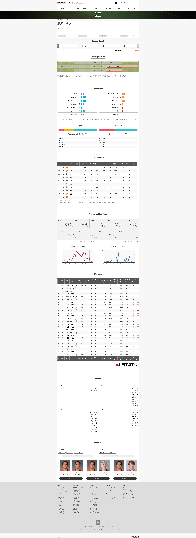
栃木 (68, 321)
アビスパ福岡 (59, 512)
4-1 (73, 327)
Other (124, 485)
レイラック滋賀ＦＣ (94, 498)
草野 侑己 (135, 422)
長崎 (68, 332)
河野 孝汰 (135, 424)
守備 (116, 111)
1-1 (73, 299)
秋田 (68, 299)
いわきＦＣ (75, 494)
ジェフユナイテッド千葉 (62, 491)
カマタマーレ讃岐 (93, 505)
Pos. (85, 280)
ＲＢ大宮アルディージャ (78, 497)
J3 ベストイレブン (110, 498)
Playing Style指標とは (121, 119)
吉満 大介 (94, 388)
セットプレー (72, 107)
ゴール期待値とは (126, 498)
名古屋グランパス (60, 502)
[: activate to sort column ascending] (62, 164)
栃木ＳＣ (91, 489)
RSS (137, 50)
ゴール (102, 163)
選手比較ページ (71, 478)
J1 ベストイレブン (110, 490)
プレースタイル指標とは (128, 494)
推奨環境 (90, 526)
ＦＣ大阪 (91, 500)
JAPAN (97, 8)
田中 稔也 (62, 147)
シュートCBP (131, 280)
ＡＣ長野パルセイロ (94, 494)
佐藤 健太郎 (93, 413)
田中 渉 (94, 422)
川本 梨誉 (62, 138)
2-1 (73, 318)
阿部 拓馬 (62, 144)
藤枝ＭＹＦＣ (76, 507)
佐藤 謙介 (94, 414)
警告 (127, 163)
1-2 (73, 335)
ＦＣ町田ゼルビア (60, 497)
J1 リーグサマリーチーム (111, 487)
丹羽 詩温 (62, 142)
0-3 (73, 316)
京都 (68, 294)
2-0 (73, 349)
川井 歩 (135, 396)
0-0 (73, 285)
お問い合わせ (109, 526)
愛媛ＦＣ (91, 507)
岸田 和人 (135, 414)
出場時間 (95, 163)
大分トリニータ (76, 512)
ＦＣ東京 (58, 494)
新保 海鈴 (135, 405)
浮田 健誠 (135, 416)
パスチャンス (114, 100)
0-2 (73, 294)
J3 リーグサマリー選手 (111, 497)
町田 (68, 324)
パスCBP (109, 280)
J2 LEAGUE (75, 485)
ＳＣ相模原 (92, 491)
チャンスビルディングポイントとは (88, 241)
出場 (76, 163)
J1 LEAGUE (59, 485)
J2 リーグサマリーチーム (111, 491)
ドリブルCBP (120, 280)
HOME (63, 8)
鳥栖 (71, 177)
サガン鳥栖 (75, 511)
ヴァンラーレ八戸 (77, 489)
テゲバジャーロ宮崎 (77, 513)
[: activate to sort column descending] (59, 164)
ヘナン (136, 390)
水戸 (68, 307)
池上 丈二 (102, 147)
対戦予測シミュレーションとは (129, 497)
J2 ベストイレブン (110, 494)
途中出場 (89, 163)
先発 (82, 163)
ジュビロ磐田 (76, 505)
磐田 (68, 310)
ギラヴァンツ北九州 (94, 509)
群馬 (68, 288)
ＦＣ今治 (75, 509)
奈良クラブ (92, 501)
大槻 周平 (135, 425)
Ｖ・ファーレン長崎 (61, 513)
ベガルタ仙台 (76, 490)
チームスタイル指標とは (128, 496)
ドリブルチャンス (113, 94)
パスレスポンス (73, 111)
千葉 (68, 346)
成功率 (114, 163)
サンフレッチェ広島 (61, 511)
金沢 (68, 327)
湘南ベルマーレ (76, 500)
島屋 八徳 (94, 418)
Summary (108, 485)
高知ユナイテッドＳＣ (94, 508)
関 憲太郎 (94, 390)
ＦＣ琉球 (91, 513)
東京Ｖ (67, 335)
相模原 (67, 296)
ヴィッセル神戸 (60, 508)
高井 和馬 (94, 431)
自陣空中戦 (115, 107)
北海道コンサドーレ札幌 (78, 487)
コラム (124, 487)
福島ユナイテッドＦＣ (94, 487)
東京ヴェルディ (60, 496)
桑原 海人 (135, 401)
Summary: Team (74, 8)
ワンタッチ (72, 97)
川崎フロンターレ (60, 498)
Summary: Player (86, 8)
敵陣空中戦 (74, 114)
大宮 (68, 305)
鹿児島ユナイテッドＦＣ (95, 512)
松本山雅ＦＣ (92, 493)
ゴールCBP (137, 280)
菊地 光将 (135, 388)
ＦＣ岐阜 (91, 497)
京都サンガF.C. (60, 504)
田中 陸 (94, 425)
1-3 (73, 332)
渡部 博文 (135, 392)
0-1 (73, 305)
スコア (72, 281)
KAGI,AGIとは (125, 493)
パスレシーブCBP (125, 280)
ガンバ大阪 (59, 505)
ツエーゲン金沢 (93, 496)
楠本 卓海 (135, 394)
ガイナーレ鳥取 (93, 502)
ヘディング (72, 100)
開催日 (62, 280)
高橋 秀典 (135, 398)
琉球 (68, 349)
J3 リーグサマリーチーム (111, 496)
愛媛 (68, 354)
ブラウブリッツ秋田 (77, 491)
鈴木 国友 (62, 140)
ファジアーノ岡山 (60, 509)
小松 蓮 (135, 418)
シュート (108, 163)
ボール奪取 (115, 114)
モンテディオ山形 (77, 493)
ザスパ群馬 (92, 490)
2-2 (73, 302)
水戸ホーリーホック (61, 489)
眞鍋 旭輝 (135, 399)
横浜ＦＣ (75, 498)
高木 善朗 (102, 138)
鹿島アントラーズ (60, 487)
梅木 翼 (135, 420)
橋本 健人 (135, 403)
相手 (67, 280)
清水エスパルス (60, 501)
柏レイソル (59, 493)
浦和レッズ (59, 490)
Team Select (131, 8)
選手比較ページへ (118, 456)
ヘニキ (95, 427)
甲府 (68, 302)
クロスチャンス (113, 97)
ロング (74, 104)
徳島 (71, 174)
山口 (71, 167)
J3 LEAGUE (92, 485)
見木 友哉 (102, 140)
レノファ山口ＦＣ (93, 504)
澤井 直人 (94, 420)
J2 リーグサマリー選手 (111, 493)
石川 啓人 (94, 429)
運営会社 (104, 526)
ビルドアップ (114, 104)
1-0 (73, 288)
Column (108, 8)
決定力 (75, 94)
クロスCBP (115, 280)
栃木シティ (75, 496)
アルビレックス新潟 (77, 502)
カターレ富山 (76, 504)
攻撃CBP (103, 280)
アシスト (120, 163)
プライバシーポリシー (97, 526)
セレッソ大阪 (59, 507)
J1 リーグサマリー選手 (111, 489)
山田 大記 (102, 142)
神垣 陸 (94, 424)
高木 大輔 (135, 413)
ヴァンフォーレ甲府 (77, 501)
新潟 (68, 338)
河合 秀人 (102, 144)
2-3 (73, 321)
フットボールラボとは (127, 490)
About (120, 8)
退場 (133, 163)
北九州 (67, 291)
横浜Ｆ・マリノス (60, 500)
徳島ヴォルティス (77, 508)
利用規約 (85, 526)
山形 (68, 318)
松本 (68, 285)
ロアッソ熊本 (92, 511)
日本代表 (124, 489)
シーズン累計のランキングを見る (130, 241)
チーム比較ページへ (77, 456)
